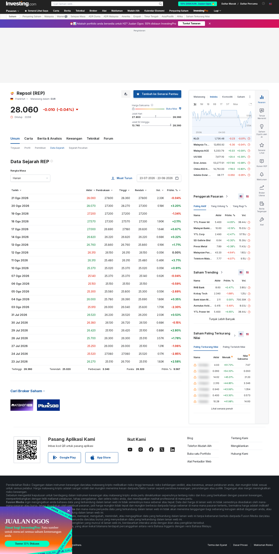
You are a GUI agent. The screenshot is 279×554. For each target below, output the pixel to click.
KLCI (196, 138)
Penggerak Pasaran (208, 196)
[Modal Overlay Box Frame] (36, 530)
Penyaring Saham (178, 10)
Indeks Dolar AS (203, 175)
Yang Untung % (219, 206)
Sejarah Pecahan (78, 147)
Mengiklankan (239, 445)
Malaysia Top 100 (203, 144)
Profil (27, 147)
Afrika (180, 16)
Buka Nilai (171, 108)
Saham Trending (206, 272)
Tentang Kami (239, 438)
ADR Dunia (94, 16)
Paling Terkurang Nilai (206, 346)
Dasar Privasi (240, 545)
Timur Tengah (151, 16)
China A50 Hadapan (205, 169)
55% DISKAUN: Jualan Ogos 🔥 (197, 3)
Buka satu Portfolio (199, 453)
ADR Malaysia (111, 16)
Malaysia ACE (201, 150)
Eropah (137, 16)
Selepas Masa (78, 16)
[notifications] (263, 3)
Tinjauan (15, 147)
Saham (12, 16)
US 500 (198, 156)
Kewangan (74, 138)
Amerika (126, 16)
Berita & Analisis (49, 138)
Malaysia (49, 16)
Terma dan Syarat (217, 545)
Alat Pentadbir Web (199, 461)
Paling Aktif (200, 206)
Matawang (199, 96)
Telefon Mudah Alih (199, 445)
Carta (28, 138)
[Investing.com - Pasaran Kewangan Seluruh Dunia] (21, 3)
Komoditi (227, 96)
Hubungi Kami (239, 453)
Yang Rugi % (240, 206)
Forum (108, 138)
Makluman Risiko (263, 545)
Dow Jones (200, 162)
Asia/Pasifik (168, 16)
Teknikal (93, 138)
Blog (190, 438)
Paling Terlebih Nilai (234, 346)
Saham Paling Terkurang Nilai (212, 335)
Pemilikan (40, 147)
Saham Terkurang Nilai (198, 16)
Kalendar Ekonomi (154, 10)
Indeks (214, 96)
